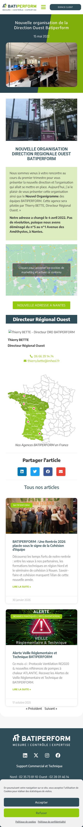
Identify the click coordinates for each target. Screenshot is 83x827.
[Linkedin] (25, 755)
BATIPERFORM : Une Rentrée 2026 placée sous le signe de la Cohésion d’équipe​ (39, 545)
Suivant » (51, 708)
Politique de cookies (25, 821)
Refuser (41, 813)
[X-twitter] (36, 755)
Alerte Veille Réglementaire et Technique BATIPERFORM (35, 655)
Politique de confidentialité (52, 821)
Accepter (41, 802)
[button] (22, 471)
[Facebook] (58, 755)
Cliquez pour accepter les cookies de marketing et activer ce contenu (41, 270)
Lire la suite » (22, 586)
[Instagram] (47, 755)
